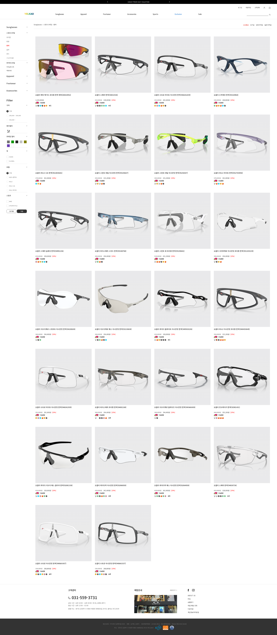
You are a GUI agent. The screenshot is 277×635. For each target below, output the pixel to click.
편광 (7, 41)
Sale (200, 14)
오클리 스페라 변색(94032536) (106, 95)
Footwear (107, 14)
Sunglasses (59, 14)
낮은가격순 (259, 25)
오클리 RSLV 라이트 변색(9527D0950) (228, 173)
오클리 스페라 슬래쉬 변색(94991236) (49, 251)
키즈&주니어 (10, 67)
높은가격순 (268, 25)
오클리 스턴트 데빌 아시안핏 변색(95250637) (111, 173)
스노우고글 (10, 58)
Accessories (131, 14)
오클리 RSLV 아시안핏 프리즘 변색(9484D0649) (232, 329)
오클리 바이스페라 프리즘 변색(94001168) (110, 407)
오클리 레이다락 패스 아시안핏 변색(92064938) (171, 485)
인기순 (252, 25)
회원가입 (248, 7)
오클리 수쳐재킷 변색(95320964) (226, 95)
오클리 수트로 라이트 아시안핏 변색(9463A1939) (53, 407)
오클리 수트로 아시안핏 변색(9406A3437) (50, 563)
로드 (7, 54)
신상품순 (246, 25)
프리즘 (8, 37)
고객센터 (257, 7)
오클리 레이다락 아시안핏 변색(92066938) (110, 485)
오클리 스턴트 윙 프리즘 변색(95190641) (169, 251)
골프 (7, 50)
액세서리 (9, 71)
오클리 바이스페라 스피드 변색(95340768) (110, 251)
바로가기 (173, 590)
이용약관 (190, 609)
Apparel (84, 14)
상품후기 (190, 602)
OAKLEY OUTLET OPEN (138, 2)
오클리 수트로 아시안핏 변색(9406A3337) (110, 563)
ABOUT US (191, 595)
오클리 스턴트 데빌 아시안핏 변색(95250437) (171, 173)
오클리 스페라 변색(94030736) (225, 485)
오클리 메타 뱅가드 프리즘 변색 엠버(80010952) (53, 95)
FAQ (189, 599)
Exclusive (178, 14)
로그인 (240, 7)
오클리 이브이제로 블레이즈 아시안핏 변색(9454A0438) (174, 407)
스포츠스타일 (10, 33)
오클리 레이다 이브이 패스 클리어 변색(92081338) (54, 485)
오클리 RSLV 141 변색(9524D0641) (48, 173)
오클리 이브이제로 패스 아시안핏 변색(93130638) (113, 329)
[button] (107, 2)
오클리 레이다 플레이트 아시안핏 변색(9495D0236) (173, 329)
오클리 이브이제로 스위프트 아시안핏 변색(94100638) (55, 329)
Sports (155, 14)
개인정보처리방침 (193, 612)
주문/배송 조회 (192, 605)
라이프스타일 (10, 63)
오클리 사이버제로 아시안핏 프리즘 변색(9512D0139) (234, 251)
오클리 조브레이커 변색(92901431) (227, 407)
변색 (7, 45)
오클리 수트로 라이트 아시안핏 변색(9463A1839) (172, 95)
